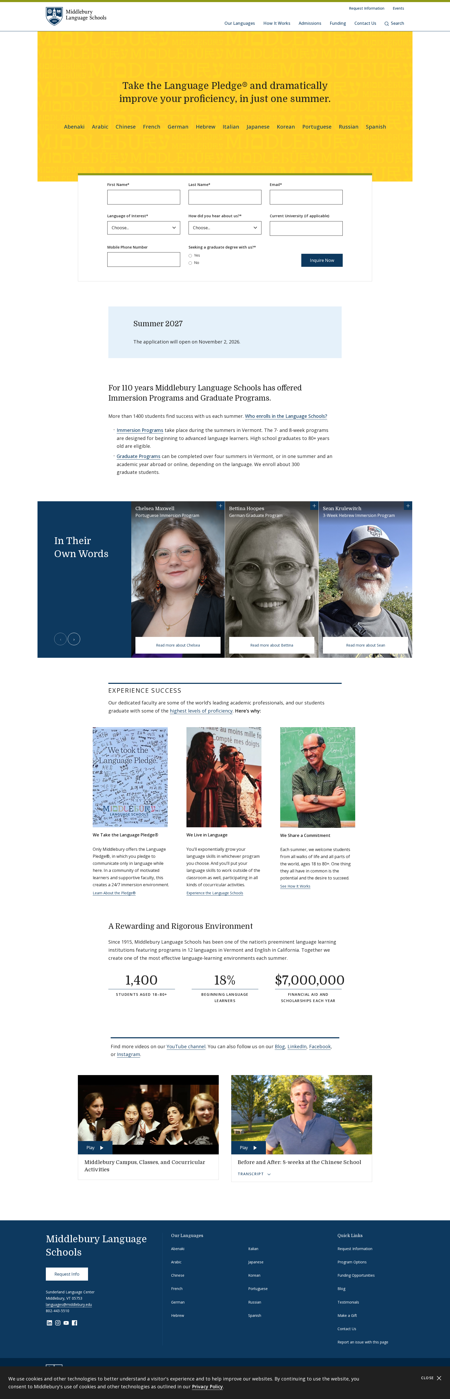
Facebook (320, 1046)
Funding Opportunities (356, 1275)
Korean (286, 126)
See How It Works (295, 886)
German (178, 126)
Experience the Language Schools (214, 892)
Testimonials (348, 1302)
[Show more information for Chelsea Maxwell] (220, 505)
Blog (280, 1046)
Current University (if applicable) (299, 215)
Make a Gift (347, 1315)
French (151, 126)
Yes (197, 255)
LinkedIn (297, 1046)
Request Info (66, 1274)
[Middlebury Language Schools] (76, 16)
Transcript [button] (251, 1173)
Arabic (100, 126)
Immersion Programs (140, 430)
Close (428, 1377)
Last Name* (199, 184)
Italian (231, 126)
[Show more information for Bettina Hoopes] (314, 505)
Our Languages (239, 23)
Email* (276, 184)
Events (398, 8)
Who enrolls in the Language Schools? (286, 416)
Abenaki (74, 126)
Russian (349, 126)
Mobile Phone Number (127, 247)
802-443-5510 (57, 1310)
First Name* (118, 184)
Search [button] (397, 23)
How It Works (276, 23)
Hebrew (205, 126)
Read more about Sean (365, 645)
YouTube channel (186, 1046)
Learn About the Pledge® (114, 892)
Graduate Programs (138, 456)
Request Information (366, 8)
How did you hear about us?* (215, 215)
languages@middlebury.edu (69, 1304)
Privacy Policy (207, 1386)
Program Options (352, 1261)
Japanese (258, 126)
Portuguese (317, 126)
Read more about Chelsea (178, 645)
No (196, 262)
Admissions (310, 23)
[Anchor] (278, 397)
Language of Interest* (127, 215)
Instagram (128, 1054)
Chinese (126, 126)
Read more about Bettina (271, 645)
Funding (338, 23)
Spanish (376, 126)
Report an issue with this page (363, 1342)
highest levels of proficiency (201, 711)
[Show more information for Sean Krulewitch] (408, 505)
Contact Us (365, 23)
